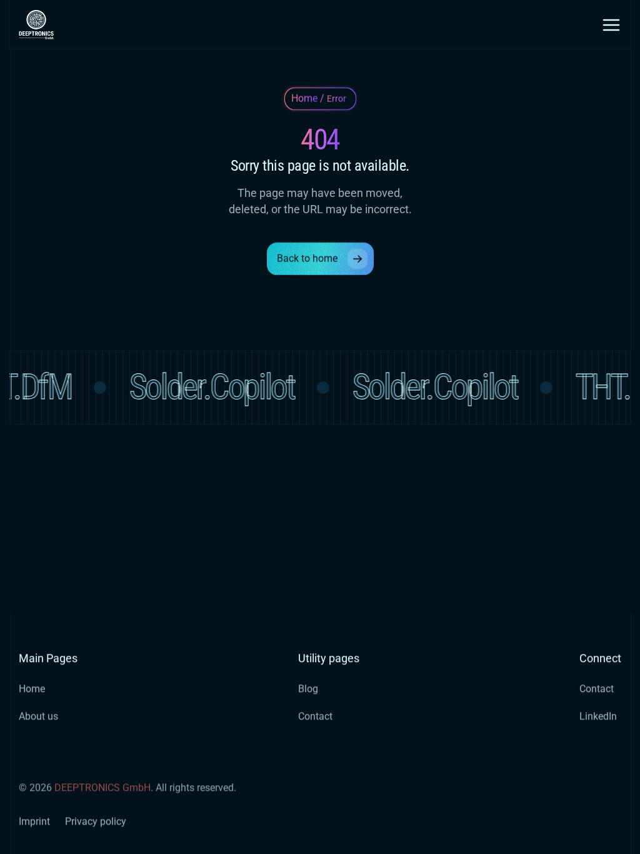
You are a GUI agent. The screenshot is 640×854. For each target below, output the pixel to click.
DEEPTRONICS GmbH (102, 787)
